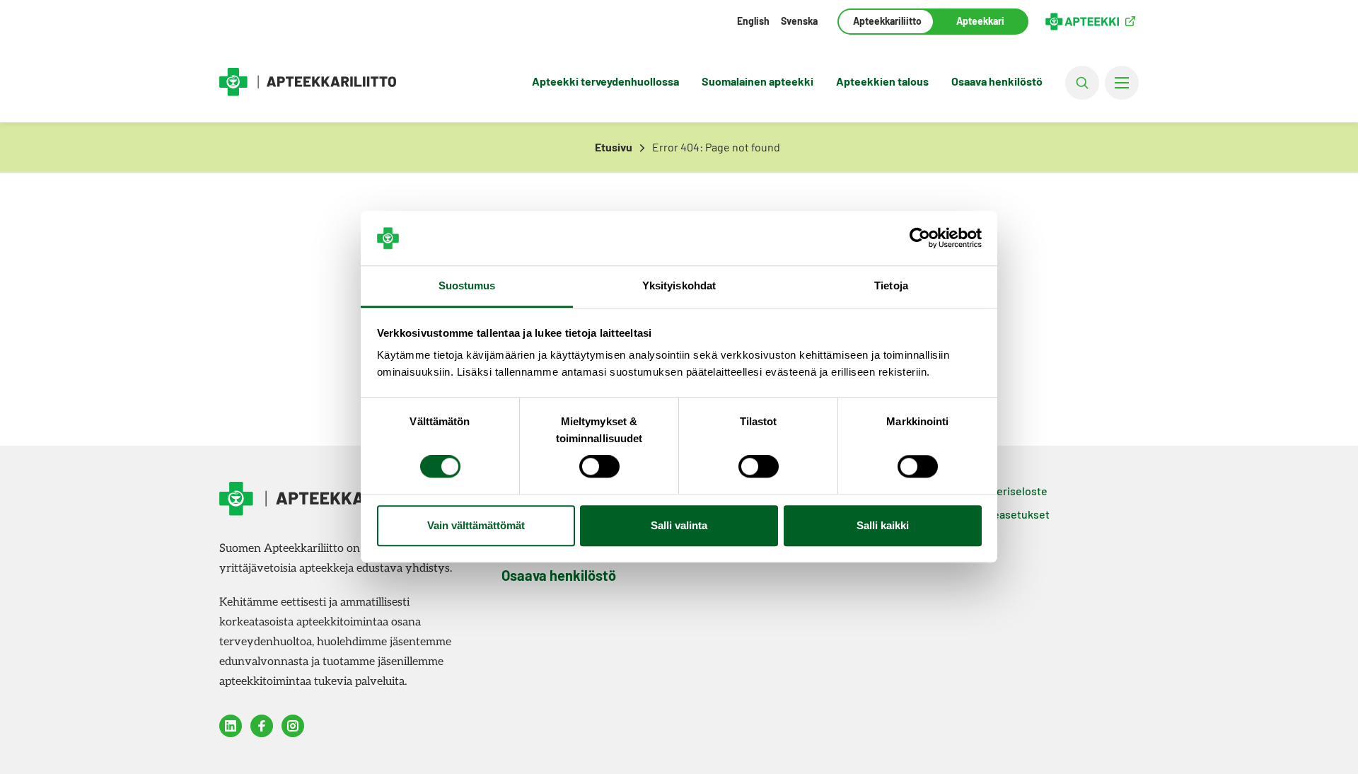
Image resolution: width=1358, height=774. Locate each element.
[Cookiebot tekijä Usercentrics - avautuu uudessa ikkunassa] (920, 238)
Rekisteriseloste (1006, 490)
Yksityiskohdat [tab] (679, 285)
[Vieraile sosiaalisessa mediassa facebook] (261, 726)
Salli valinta (679, 525)
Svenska (799, 21)
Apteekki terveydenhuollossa (605, 81)
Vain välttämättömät (476, 525)
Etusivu (613, 147)
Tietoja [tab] (891, 285)
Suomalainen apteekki (757, 81)
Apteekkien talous (882, 81)
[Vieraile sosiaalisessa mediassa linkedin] (230, 726)
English (753, 21)
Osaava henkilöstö (997, 81)
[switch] (599, 467)
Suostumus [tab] (467, 285)
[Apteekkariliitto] (307, 82)
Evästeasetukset (1007, 514)
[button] (1082, 83)
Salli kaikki (883, 525)
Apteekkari (980, 21)
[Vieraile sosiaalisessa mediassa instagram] (293, 726)
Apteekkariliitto (886, 21)
